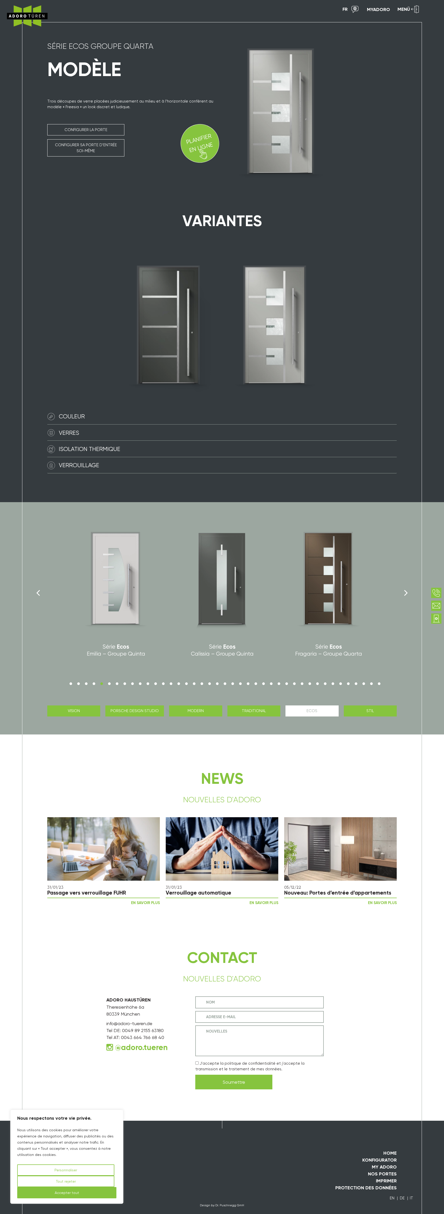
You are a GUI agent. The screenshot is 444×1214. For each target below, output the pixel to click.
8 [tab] (124, 683)
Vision (74, 711)
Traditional (254, 711)
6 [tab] (109, 683)
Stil (370, 711)
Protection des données (366, 1188)
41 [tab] (379, 683)
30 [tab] (294, 683)
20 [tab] (217, 683)
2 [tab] (78, 683)
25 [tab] (255, 683)
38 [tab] (355, 683)
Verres (69, 432)
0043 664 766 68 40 (142, 1037)
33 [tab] (317, 683)
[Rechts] (406, 593)
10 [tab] (140, 683)
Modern (196, 711)
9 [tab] (132, 683)
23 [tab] (240, 683)
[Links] (38, 593)
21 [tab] (224, 683)
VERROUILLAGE (79, 465)
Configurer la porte (85, 129)
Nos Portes (382, 1174)
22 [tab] (232, 683)
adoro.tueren (144, 1047)
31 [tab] (301, 683)
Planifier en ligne (199, 142)
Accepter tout (67, 1193)
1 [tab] (70, 683)
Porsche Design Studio (134, 711)
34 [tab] (325, 683)
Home (390, 1153)
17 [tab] (194, 683)
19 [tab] (209, 683)
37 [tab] (348, 683)
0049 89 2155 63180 (143, 1030)
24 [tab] (248, 683)
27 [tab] (271, 683)
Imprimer (386, 1181)
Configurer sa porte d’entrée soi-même (86, 148)
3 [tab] (86, 683)
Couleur (72, 416)
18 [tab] (201, 683)
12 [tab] (155, 683)
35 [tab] (332, 683)
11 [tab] (147, 683)
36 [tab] (340, 683)
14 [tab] (170, 683)
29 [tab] (286, 683)
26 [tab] (263, 683)
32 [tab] (309, 683)
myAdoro (378, 9)
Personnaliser (65, 1170)
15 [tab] (178, 683)
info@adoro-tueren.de (129, 1023)
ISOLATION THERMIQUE (89, 449)
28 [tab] (278, 683)
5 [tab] (101, 683)
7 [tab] (116, 683)
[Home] (25, 16)
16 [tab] (186, 683)
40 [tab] (371, 683)
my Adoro (384, 1167)
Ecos (312, 711)
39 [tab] (363, 683)
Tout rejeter (66, 1181)
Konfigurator (379, 1160)
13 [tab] (163, 683)
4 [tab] (93, 683)
